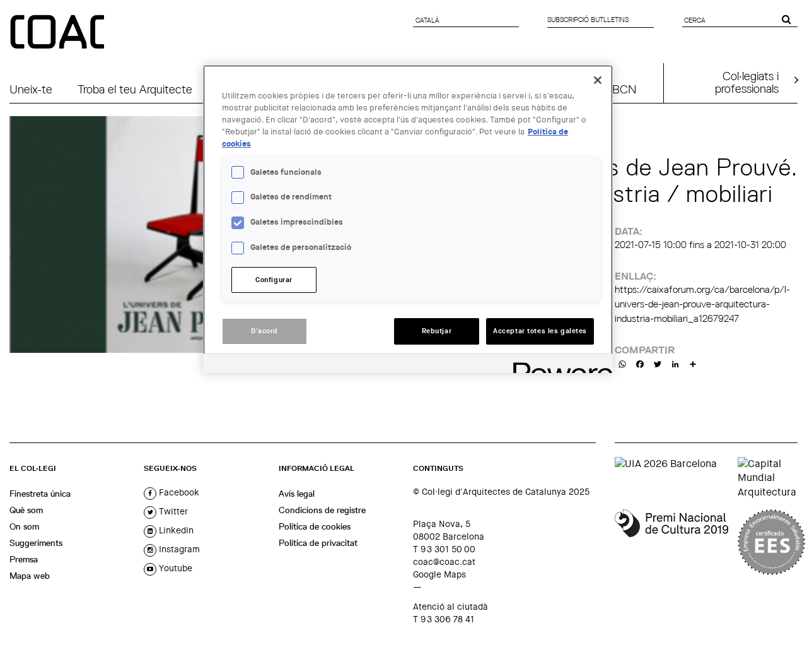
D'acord (264, 331)
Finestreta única (40, 493)
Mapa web (29, 575)
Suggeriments (35, 542)
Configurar (274, 280)
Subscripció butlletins (588, 20)
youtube (174, 568)
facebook (177, 492)
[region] (408, 219)
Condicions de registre (322, 510)
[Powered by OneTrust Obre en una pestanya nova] (559, 365)
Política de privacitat (318, 542)
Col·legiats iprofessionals (747, 82)
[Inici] (58, 33)
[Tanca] (598, 80)
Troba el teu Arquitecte (135, 89)
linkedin (175, 530)
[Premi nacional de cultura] (671, 542)
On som (24, 526)
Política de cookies (315, 526)
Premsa (23, 559)
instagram (178, 549)
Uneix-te (30, 89)
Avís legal (297, 493)
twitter (172, 511)
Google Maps (439, 574)
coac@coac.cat (444, 561)
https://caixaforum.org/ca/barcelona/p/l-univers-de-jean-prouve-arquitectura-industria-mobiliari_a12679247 (702, 303)
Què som (26, 510)
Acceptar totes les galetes (540, 331)
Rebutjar (437, 331)
